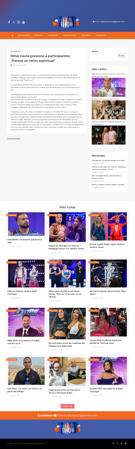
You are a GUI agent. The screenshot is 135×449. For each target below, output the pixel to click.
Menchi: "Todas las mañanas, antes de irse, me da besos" (108, 123)
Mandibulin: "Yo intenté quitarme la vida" (108, 160)
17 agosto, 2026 (97, 347)
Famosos (38, 35)
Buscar (95, 51)
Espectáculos (69, 35)
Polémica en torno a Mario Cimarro (106, 99)
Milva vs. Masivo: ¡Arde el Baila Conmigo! (108, 185)
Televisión (53, 35)
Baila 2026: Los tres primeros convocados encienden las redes (108, 75)
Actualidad (23, 35)
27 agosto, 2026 (56, 252)
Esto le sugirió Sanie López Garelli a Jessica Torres (106, 177)
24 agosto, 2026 (15, 347)
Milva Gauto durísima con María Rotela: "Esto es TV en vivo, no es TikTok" (65, 294)
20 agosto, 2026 (56, 350)
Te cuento (86, 35)
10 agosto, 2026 (97, 395)
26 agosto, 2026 (15, 298)
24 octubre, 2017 (19, 65)
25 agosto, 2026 (56, 301)
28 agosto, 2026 (15, 246)
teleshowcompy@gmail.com (112, 22)
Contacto (101, 35)
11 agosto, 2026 (56, 396)
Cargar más (67, 406)
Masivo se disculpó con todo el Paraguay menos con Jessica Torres (108, 168)
